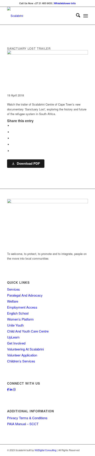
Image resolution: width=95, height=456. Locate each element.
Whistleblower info (65, 3)
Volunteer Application (22, 355)
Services (13, 289)
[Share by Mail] (12, 151)
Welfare (12, 301)
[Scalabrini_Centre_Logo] (39, 16)
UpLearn (13, 337)
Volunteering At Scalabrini (25, 349)
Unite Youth (15, 325)
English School (17, 313)
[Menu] (85, 15)
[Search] (76, 16)
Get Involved (16, 343)
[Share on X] (12, 132)
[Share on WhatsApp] (12, 138)
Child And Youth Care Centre (28, 331)
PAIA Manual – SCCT (22, 423)
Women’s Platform (20, 319)
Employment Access (22, 307)
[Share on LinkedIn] (12, 144)
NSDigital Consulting (45, 450)
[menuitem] (76, 16)
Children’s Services (21, 361)
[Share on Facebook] (12, 125)
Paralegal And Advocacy (25, 295)
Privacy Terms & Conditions (27, 417)
